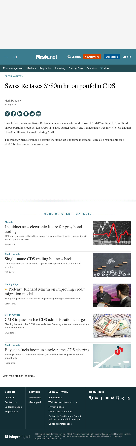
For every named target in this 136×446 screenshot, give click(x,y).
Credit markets (14, 76)
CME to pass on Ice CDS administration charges (45, 319)
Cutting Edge (76, 68)
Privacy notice (56, 407)
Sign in (127, 56)
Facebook (102, 398)
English (76, 56)
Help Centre (11, 411)
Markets (31, 68)
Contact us (11, 402)
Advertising (35, 397)
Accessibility (55, 397)
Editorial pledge (13, 407)
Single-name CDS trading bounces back (38, 258)
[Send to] (32, 113)
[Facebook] (13, 113)
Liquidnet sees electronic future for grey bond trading (43, 228)
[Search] (15, 57)
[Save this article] (26, 113)
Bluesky (112, 398)
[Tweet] (7, 113)
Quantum (92, 68)
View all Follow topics (91, 398)
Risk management (13, 68)
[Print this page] (38, 113)
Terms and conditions (60, 411)
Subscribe (112, 56)
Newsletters (92, 56)
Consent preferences (60, 423)
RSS (128, 398)
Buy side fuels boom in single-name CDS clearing (47, 349)
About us (9, 397)
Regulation (45, 68)
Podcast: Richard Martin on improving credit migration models (45, 291)
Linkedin (96, 398)
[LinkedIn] (19, 113)
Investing (60, 68)
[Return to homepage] (46, 58)
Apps (118, 398)
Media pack (35, 402)
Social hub (123, 398)
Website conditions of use (62, 402)
